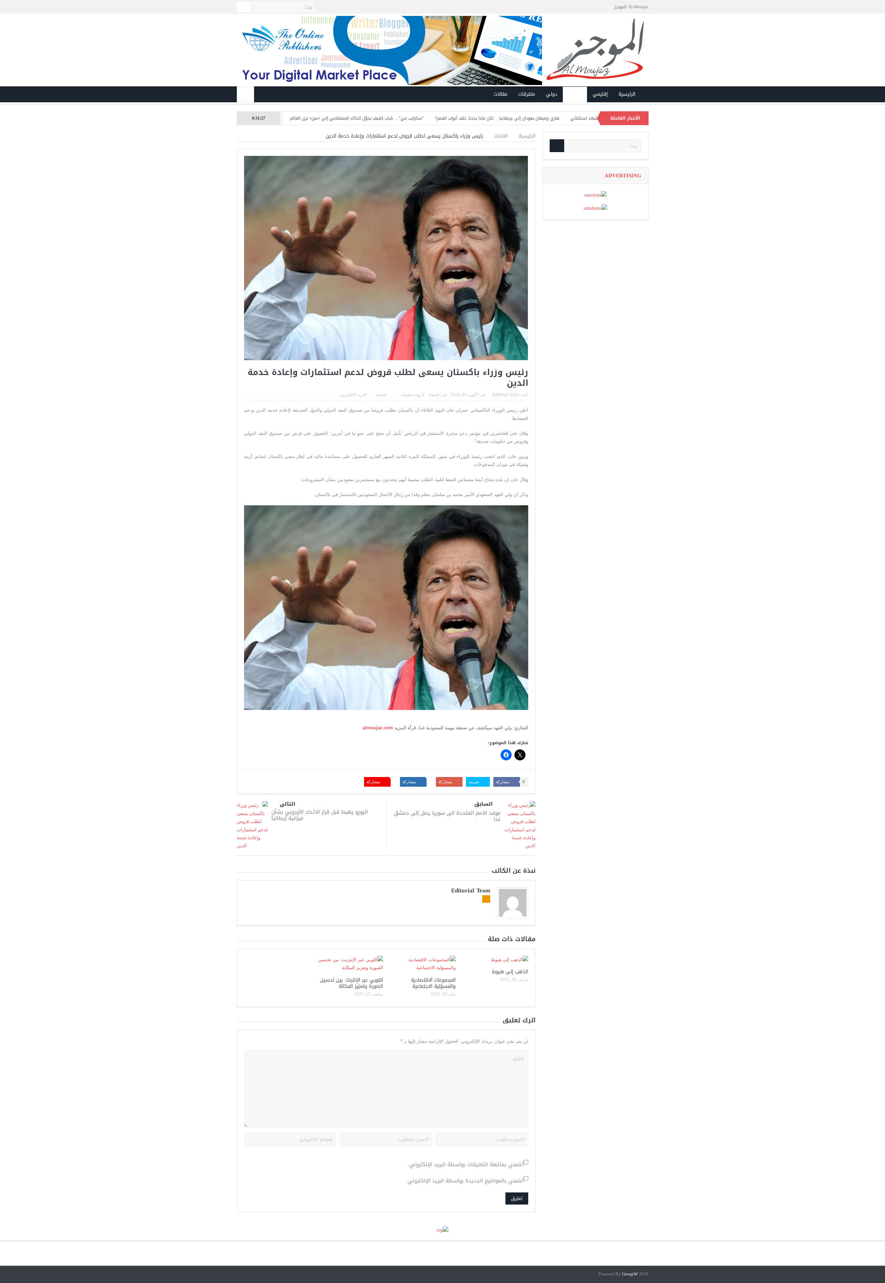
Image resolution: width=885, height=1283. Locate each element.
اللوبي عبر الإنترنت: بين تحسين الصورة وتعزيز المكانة (351, 983)
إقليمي (600, 94)
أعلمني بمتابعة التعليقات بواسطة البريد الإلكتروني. (466, 1164)
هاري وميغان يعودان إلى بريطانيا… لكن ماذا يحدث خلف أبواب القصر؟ (552, 118)
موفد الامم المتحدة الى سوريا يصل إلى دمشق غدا (447, 816)
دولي (551, 94)
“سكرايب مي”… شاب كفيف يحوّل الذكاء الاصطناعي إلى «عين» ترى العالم (411, 118)
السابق (483, 804)
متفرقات (526, 94)
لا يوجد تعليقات (412, 394)
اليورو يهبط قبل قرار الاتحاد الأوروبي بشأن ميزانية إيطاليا (319, 815)
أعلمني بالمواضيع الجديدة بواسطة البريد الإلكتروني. (465, 1181)
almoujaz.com (378, 727)
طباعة (381, 394)
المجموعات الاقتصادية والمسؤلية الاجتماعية (433, 983)
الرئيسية (626, 94)
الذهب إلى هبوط (510, 971)
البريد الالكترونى (352, 394)
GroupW (630, 1274)
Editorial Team (505, 394)
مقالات (500, 94)
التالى (287, 804)
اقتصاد (575, 94)
